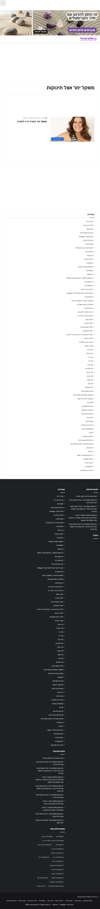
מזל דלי (90, 361)
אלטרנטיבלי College (86, 237)
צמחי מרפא (89, 421)
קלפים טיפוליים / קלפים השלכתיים (81, 444)
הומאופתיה (89, 270)
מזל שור (90, 384)
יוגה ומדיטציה (88, 308)
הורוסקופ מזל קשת (58, 878)
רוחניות (90, 451)
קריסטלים (89, 448)
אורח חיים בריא (88, 225)
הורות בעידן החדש (87, 289)
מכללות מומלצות (87, 406)
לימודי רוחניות (88, 338)
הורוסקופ (90, 274)
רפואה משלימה (88, 459)
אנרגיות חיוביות (88, 240)
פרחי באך (90, 417)
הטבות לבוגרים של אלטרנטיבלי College (79, 293)
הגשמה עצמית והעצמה (85, 267)
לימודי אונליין (89, 323)
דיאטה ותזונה (88, 259)
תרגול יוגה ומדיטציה (86, 470)
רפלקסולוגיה (89, 467)
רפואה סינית (89, 463)
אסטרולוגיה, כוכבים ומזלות (84, 248)
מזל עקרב (90, 376)
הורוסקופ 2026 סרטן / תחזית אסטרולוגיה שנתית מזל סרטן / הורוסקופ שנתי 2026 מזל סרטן (83, 526)
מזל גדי (90, 357)
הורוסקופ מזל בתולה (57, 853)
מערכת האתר (40, 118)
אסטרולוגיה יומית (47, 836)
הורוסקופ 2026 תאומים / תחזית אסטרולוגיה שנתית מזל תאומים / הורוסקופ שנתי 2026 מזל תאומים (83, 517)
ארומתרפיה (89, 252)
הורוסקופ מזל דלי (43, 857)
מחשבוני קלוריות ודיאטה (85, 399)
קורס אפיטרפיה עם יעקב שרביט (86, 496)
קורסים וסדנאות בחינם (85, 440)
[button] (3, 3)
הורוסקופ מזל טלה (58, 861)
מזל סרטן (90, 372)
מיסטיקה (90, 402)
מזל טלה (90, 365)
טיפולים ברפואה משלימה (85, 304)
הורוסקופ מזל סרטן (57, 869)
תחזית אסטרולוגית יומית (56, 886)
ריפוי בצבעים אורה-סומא (85, 455)
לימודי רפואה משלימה (86, 342)
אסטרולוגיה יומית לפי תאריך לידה (53, 841)
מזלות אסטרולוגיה (87, 391)
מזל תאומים (89, 387)
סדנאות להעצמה (87, 410)
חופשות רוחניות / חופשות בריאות (82, 301)
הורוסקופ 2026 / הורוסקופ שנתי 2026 (80, 278)
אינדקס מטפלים (11, 901)
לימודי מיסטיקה (88, 331)
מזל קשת (90, 380)
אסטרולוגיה (89, 244)
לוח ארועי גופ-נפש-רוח (85, 316)
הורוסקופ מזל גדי (58, 857)
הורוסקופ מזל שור (42, 878)
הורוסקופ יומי (89, 282)
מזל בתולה (89, 353)
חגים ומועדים (89, 297)
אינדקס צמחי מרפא (86, 233)
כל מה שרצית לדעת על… (85, 312)
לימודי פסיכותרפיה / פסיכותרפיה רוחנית (79, 335)
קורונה (91, 433)
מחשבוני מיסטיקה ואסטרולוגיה (83, 395)
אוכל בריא (89, 221)
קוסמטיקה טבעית (87, 429)
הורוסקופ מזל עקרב (57, 874)
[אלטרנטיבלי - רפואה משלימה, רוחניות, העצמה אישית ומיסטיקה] (86, 39)
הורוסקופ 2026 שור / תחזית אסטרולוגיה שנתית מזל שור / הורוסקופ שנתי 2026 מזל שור (83, 508)
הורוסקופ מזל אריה (57, 849)
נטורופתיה (78, 901)
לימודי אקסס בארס (86, 327)
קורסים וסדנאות (87, 436)
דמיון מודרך (89, 263)
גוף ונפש (90, 255)
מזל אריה (90, 350)
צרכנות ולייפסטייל (87, 425)
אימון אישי (90, 229)
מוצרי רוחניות (88, 346)
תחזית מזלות (41, 886)
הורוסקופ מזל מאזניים (57, 865)
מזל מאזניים (89, 368)
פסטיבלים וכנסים (87, 414)
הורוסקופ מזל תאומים (57, 882)
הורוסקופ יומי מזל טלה (45, 845)
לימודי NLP (89, 319)
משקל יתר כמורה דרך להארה (32, 121)
